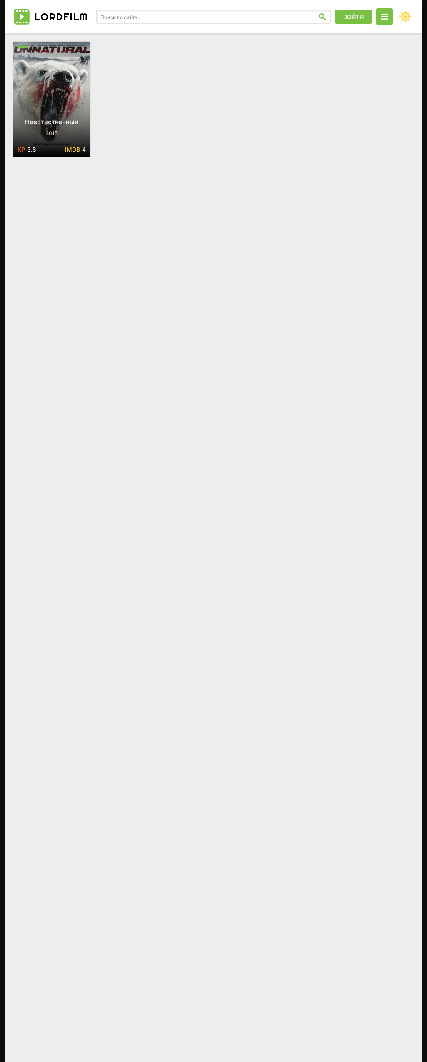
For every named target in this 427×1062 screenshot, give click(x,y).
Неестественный (51, 122)
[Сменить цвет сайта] (405, 16)
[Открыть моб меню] (384, 16)
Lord (61, 16)
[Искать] (322, 17)
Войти (353, 16)
